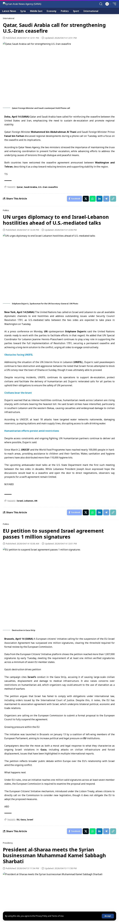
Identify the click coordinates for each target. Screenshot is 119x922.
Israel (20, 500)
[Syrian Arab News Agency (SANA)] (22, 4)
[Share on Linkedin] (99, 199)
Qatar (20, 187)
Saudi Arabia (30, 187)
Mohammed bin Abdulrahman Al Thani (53, 131)
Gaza (43, 749)
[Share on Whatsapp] (93, 199)
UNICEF (25, 449)
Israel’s (32, 677)
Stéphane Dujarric (75, 331)
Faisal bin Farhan (14, 136)
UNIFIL (78, 362)
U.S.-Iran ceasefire (48, 187)
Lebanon (28, 500)
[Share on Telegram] (106, 199)
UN (46, 331)
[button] (108, 916)
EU (85, 738)
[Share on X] (86, 199)
